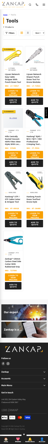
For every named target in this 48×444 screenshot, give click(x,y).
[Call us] (37, 5)
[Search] (30, 5)
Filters (11, 33)
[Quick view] (20, 63)
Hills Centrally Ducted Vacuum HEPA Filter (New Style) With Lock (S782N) (13, 141)
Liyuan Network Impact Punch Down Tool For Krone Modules (34, 78)
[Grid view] (22, 33)
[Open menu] (44, 5)
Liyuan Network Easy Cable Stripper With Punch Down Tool (13, 78)
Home (5, 15)
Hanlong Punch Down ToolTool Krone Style (34, 199)
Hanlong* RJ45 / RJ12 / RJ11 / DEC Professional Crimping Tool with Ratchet (34, 141)
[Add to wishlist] (20, 50)
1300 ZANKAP (9, 410)
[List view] (28, 33)
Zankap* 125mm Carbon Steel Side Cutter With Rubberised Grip (13, 263)
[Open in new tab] (20, 57)
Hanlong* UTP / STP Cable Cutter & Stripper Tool (12, 199)
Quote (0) (46, 112)
